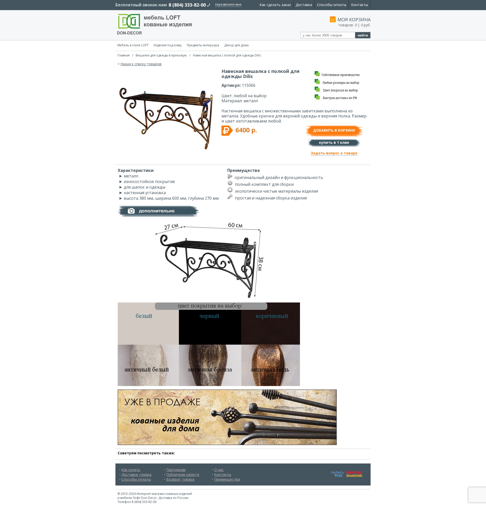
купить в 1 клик (334, 142)
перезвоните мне (228, 4)
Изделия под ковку (168, 45)
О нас (219, 469)
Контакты (359, 4)
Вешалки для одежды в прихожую (161, 55)
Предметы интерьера (203, 45)
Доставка (304, 4)
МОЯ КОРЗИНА (354, 19)
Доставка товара (136, 474)
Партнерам (176, 469)
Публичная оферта (182, 474)
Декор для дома (236, 45)
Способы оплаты (331, 4)
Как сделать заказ (275, 4)
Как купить (131, 469)
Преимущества (227, 479)
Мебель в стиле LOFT (133, 45)
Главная (123, 55)
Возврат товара (180, 479)
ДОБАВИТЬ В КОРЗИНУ (334, 130)
